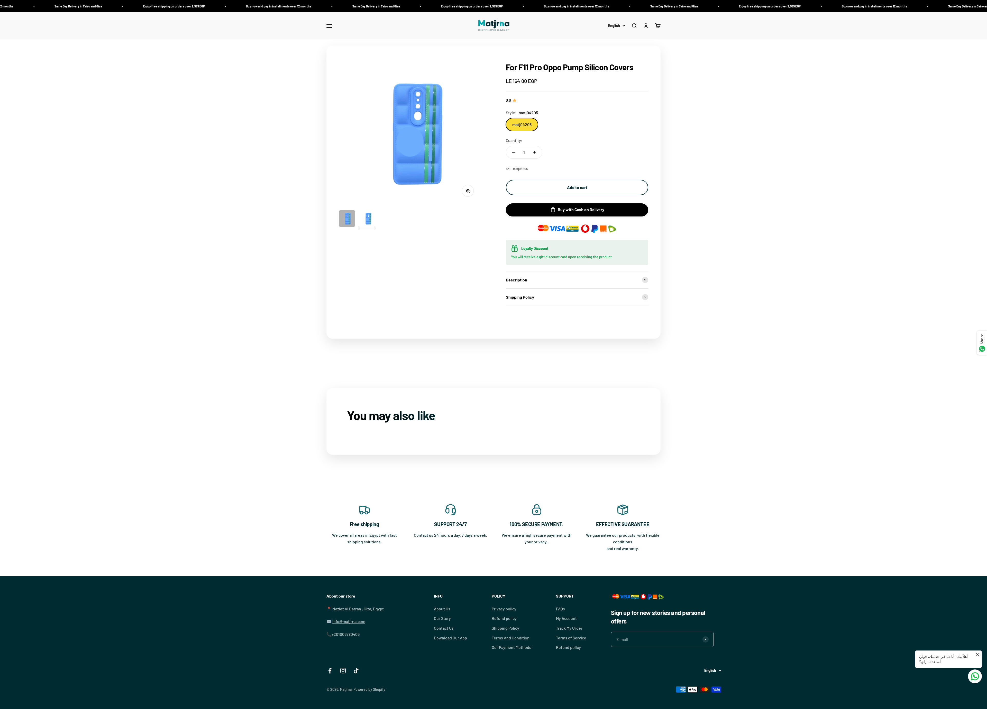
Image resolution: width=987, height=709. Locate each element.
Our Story (442, 618)
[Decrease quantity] (513, 152)
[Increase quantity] (534, 152)
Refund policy (504, 618)
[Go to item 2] (367, 219)
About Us (442, 608)
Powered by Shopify (369, 689)
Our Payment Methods (511, 647)
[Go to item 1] (347, 219)
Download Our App (450, 637)
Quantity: (514, 140)
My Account (566, 618)
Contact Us (444, 628)
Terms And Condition (510, 637)
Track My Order (569, 628)
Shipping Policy (505, 628)
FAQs (560, 608)
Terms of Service (571, 637)
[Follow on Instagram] (343, 670)
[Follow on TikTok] (356, 670)
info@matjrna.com (348, 621)
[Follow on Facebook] (329, 670)
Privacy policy (504, 608)
